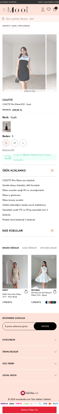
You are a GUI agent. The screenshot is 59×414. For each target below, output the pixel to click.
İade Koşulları (12, 230)
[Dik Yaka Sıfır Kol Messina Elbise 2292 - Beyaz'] (45, 302)
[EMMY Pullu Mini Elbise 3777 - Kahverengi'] (24, 302)
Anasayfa (6, 26)
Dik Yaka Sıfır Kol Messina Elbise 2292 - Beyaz (41, 294)
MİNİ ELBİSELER (24, 26)
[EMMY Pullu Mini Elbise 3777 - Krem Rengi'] (22, 302)
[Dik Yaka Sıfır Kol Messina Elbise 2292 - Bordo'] (51, 302)
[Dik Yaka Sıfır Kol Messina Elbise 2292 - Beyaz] (44, 272)
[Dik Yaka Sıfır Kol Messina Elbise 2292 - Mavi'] (48, 302)
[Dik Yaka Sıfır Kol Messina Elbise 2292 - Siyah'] (53, 302)
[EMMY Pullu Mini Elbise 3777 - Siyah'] (26, 302)
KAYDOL (45, 326)
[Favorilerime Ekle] (24, 257)
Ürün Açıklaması (14, 170)
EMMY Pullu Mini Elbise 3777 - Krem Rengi (11, 295)
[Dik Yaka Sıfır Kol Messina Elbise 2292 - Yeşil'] (54, 302)
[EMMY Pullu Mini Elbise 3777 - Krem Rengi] (15, 272)
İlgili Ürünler (29, 248)
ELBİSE (14, 26)
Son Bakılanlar (48, 248)
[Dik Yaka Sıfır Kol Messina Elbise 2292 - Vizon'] (50, 302)
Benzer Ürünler (10, 248)
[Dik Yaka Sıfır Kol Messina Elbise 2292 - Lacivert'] (46, 302)
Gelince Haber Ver (29, 409)
